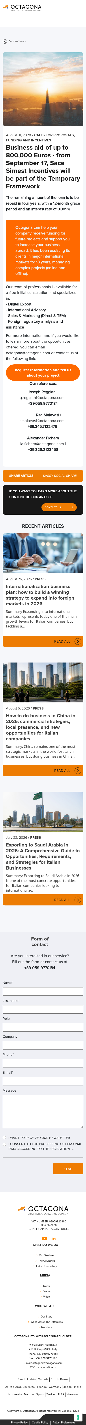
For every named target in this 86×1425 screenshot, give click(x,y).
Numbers (46, 1327)
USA (61, 1394)
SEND (68, 1169)
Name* (8, 983)
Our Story (46, 1316)
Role (6, 1018)
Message (9, 1090)
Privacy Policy (19, 1423)
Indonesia (15, 1394)
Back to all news (17, 41)
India (77, 1387)
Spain (40, 1394)
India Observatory (46, 1266)
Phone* (8, 1054)
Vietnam (72, 1394)
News (46, 1286)
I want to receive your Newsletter (39, 1138)
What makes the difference (47, 1322)
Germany (55, 1387)
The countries (46, 1261)
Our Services (46, 1255)
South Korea (59, 1379)
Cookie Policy (40, 1423)
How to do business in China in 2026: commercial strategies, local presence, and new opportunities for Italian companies (40, 727)
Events (46, 1291)
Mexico (29, 1394)
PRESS (40, 579)
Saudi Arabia (27, 1379)
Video (46, 1296)
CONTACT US (53, 507)
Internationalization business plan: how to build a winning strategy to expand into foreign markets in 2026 (40, 595)
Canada (43, 1379)
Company (10, 1036)
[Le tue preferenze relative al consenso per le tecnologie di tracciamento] (78, 1417)
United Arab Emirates (20, 1387)
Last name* (11, 1001)
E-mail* (8, 1072)
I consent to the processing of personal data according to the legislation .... (45, 1146)
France (42, 1387)
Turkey (51, 1394)
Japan (68, 1387)
